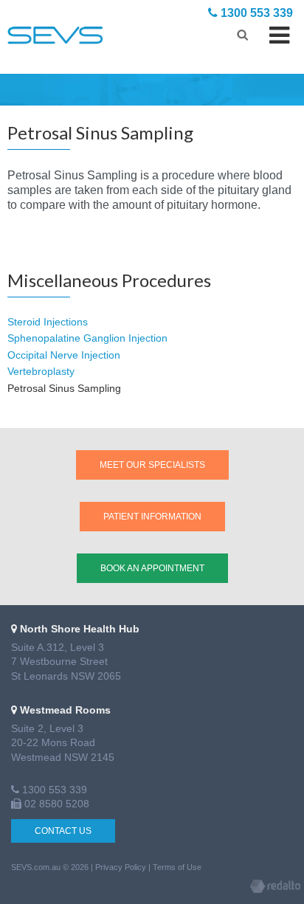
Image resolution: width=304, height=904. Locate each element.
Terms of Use (177, 867)
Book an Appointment (152, 568)
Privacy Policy (120, 867)
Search (242, 33)
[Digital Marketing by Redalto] (275, 888)
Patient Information (152, 516)
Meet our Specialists (152, 465)
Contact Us (63, 831)
